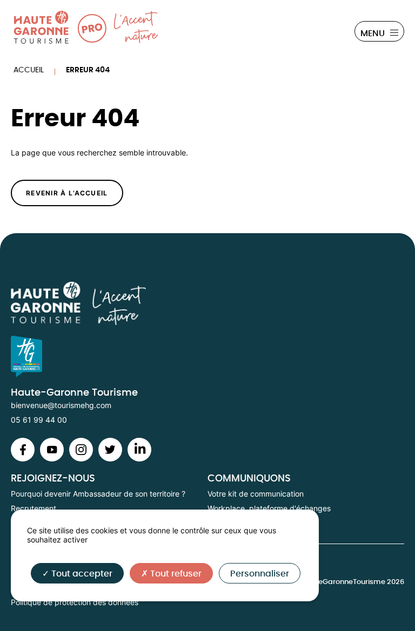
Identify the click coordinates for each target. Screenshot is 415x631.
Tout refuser (175, 573)
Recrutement (33, 508)
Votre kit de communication (256, 493)
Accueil (29, 70)
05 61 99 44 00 (39, 419)
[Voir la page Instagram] (23, 458)
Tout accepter (80, 573)
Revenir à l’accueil (67, 193)
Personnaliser (259, 573)
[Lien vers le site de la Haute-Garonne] (207, 356)
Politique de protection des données (74, 602)
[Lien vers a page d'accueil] (207, 303)
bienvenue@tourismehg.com (61, 405)
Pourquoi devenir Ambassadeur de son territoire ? (98, 493)
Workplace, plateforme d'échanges (269, 508)
